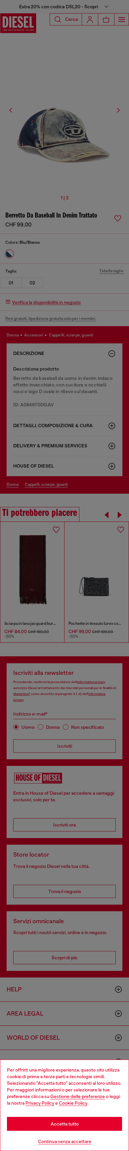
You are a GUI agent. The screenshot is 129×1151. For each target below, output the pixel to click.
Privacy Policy (39, 1103)
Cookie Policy (73, 1103)
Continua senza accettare (64, 1141)
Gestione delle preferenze (77, 1096)
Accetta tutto (65, 1123)
